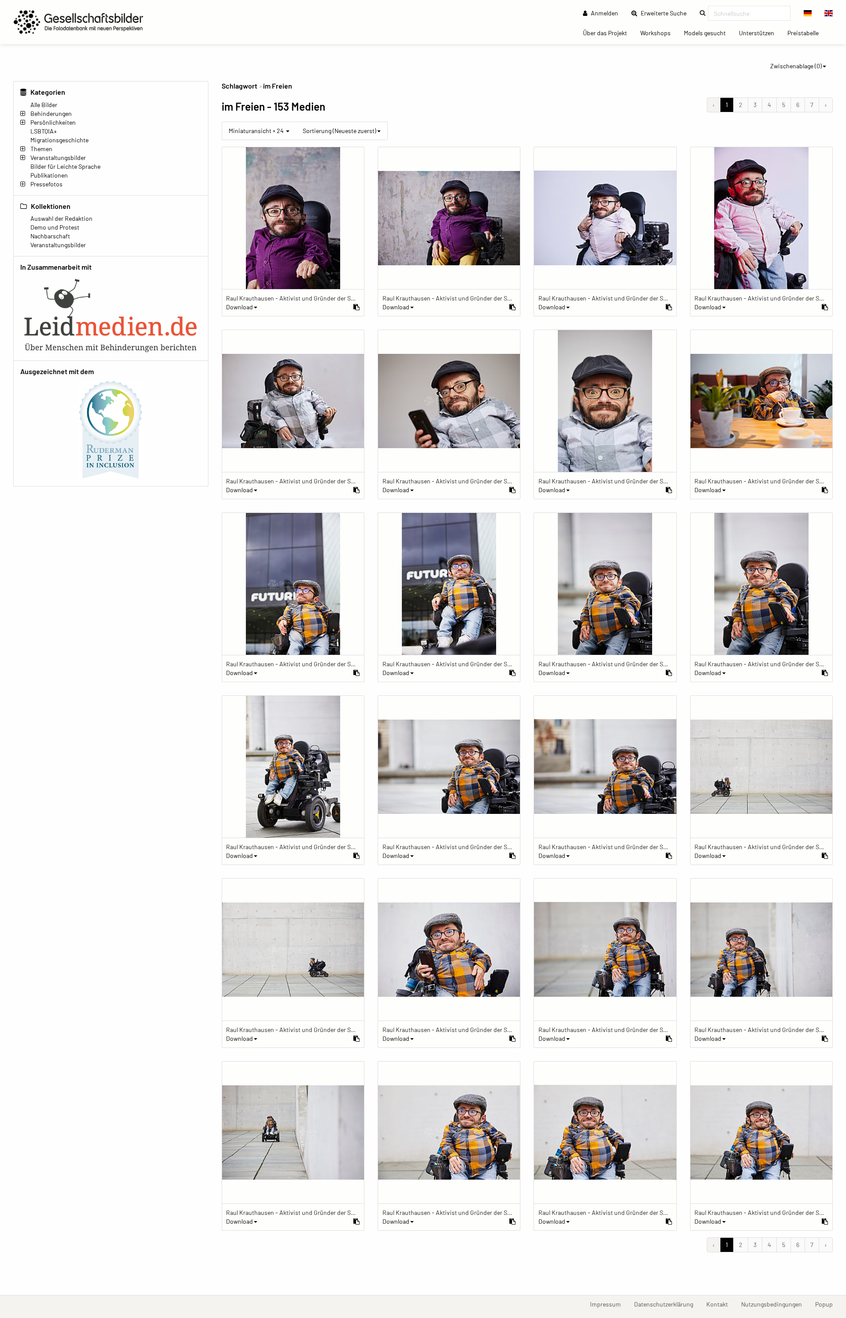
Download (239, 307)
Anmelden (604, 13)
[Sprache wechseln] (808, 13)
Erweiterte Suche (666, 13)
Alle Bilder (43, 104)
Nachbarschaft (50, 236)
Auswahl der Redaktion (61, 218)
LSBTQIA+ (43, 131)
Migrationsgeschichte (59, 140)
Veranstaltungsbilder (58, 157)
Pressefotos (46, 184)
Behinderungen (51, 113)
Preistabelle (806, 33)
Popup (827, 1304)
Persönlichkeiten (53, 122)
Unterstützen (760, 33)
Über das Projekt (608, 33)
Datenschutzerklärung (667, 1304)
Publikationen (49, 175)
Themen (41, 148)
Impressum (608, 1304)
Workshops (658, 33)
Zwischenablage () (796, 66)
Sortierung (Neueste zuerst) (339, 130)
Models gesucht (708, 33)
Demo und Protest (54, 227)
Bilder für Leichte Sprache (65, 166)
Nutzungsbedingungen (775, 1304)
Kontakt (720, 1304)
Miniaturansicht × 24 (257, 130)
